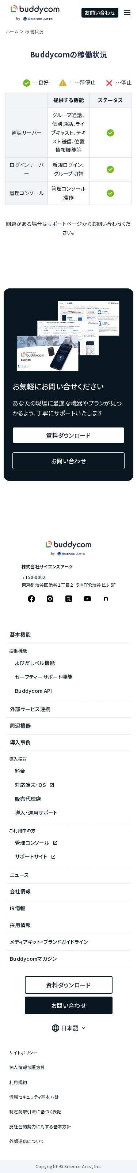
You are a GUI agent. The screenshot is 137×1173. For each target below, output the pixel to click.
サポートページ (64, 223)
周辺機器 (20, 725)
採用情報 (20, 925)
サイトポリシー (23, 1052)
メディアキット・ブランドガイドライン (49, 941)
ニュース (19, 874)
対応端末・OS (31, 784)
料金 (20, 770)
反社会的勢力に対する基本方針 (40, 1126)
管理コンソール (32, 842)
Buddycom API (33, 690)
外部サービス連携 (30, 709)
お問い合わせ (100, 12)
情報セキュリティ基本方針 (34, 1097)
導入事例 (20, 742)
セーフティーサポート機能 (43, 676)
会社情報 (20, 891)
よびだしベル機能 (35, 662)
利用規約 (18, 1082)
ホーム (11, 31)
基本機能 (20, 634)
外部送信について (26, 1141)
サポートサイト (32, 856)
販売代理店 (28, 798)
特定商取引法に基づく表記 (35, 1111)
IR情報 (17, 908)
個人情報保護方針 (27, 1067)
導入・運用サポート (36, 812)
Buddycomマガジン (33, 958)
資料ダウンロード (68, 435)
